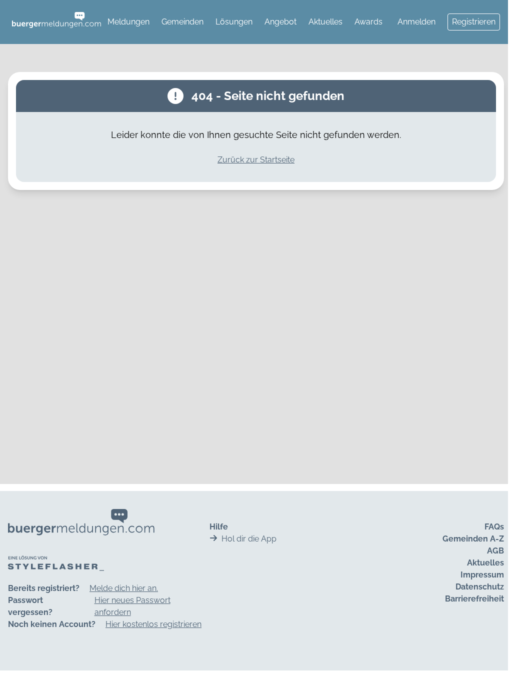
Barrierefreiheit (474, 599)
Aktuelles (325, 21)
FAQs (494, 527)
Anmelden (417, 21)
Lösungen (234, 21)
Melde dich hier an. (124, 588)
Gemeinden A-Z (473, 539)
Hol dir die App (249, 539)
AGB (495, 551)
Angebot (280, 21)
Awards (368, 21)
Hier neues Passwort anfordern (132, 606)
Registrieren (474, 21)
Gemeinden (183, 21)
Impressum (482, 575)
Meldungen (129, 21)
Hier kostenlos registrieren (154, 624)
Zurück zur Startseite (256, 159)
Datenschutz (480, 587)
